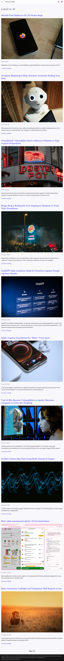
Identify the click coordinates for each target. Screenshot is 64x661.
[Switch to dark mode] (58, 1)
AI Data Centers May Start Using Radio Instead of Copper (28, 459)
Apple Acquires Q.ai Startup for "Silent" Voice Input (25, 338)
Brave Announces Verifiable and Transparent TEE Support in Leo (31, 589)
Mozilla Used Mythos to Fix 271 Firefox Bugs (21, 15)
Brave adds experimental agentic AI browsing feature (25, 521)
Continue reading (6, 68)
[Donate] (62, 1)
